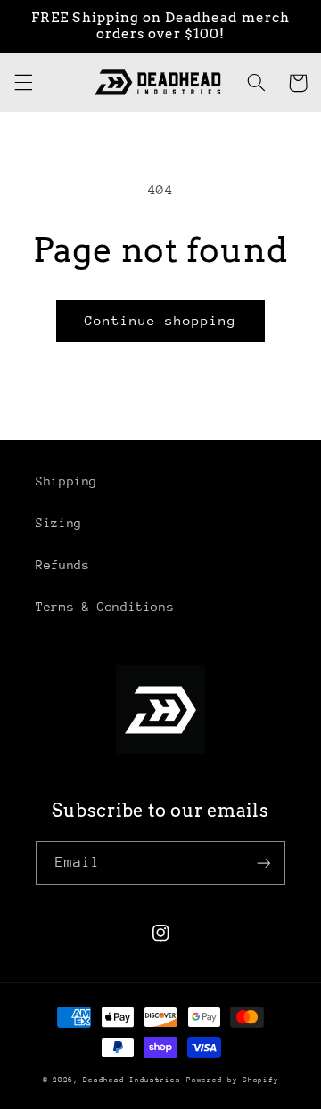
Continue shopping (161, 320)
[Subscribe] (263, 863)
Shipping (66, 481)
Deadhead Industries (131, 1079)
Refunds (62, 565)
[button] (23, 82)
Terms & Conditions (105, 606)
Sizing (59, 523)
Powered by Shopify (232, 1079)
